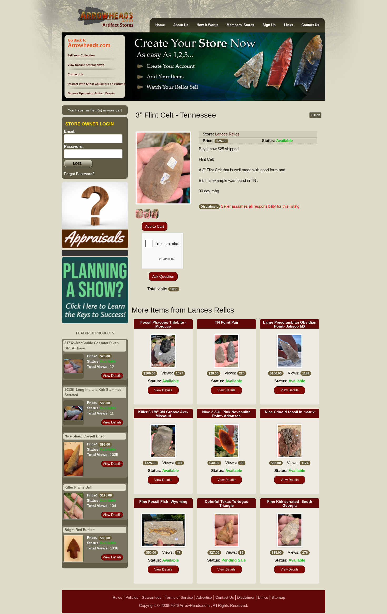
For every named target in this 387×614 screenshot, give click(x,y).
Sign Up (269, 25)
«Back (315, 115)
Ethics (263, 598)
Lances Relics (227, 134)
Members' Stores (240, 25)
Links (288, 25)
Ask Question (163, 276)
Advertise (204, 598)
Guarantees (151, 598)
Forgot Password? (79, 174)
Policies (132, 598)
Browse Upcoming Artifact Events (91, 93)
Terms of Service (179, 598)
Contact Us (310, 25)
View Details (112, 376)
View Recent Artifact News (86, 64)
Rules (117, 598)
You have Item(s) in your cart (95, 110)
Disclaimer (246, 598)
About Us (180, 25)
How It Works (207, 25)
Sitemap (278, 598)
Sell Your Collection (81, 55)
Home (160, 25)
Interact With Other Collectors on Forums (96, 83)
